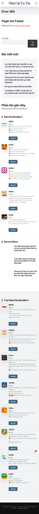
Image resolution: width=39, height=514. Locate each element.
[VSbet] (4, 412)
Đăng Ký (13, 138)
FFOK (11, 356)
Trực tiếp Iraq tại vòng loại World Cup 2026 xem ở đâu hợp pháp (18, 72)
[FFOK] (4, 360)
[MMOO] (4, 172)
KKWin (11, 192)
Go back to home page (21, 26)
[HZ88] (4, 219)
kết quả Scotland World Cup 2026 (18, 87)
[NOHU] (4, 149)
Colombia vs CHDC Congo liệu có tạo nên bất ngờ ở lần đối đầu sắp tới (19, 92)
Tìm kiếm (5, 38)
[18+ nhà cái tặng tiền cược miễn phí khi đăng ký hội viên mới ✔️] (19, 3)
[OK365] (4, 434)
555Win (12, 330)
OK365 (11, 430)
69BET (11, 122)
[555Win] (4, 334)
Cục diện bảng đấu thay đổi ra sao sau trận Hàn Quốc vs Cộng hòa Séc (19, 65)
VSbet (11, 408)
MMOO (11, 168)
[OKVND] (4, 387)
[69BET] (4, 126)
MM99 (11, 305)
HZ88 (11, 215)
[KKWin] (4, 196)
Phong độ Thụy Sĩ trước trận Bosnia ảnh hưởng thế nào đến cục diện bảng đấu (19, 79)
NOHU (11, 145)
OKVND (12, 383)
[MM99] (4, 309)
